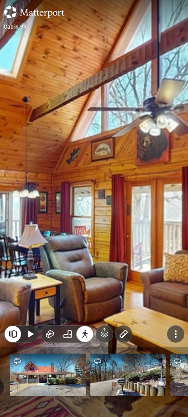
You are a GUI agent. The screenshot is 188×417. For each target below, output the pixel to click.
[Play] (30, 334)
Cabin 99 (15, 27)
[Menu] (175, 334)
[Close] (13, 334)
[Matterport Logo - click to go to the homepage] (34, 12)
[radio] (50, 334)
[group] (67, 334)
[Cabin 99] (94, 208)
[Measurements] (123, 334)
